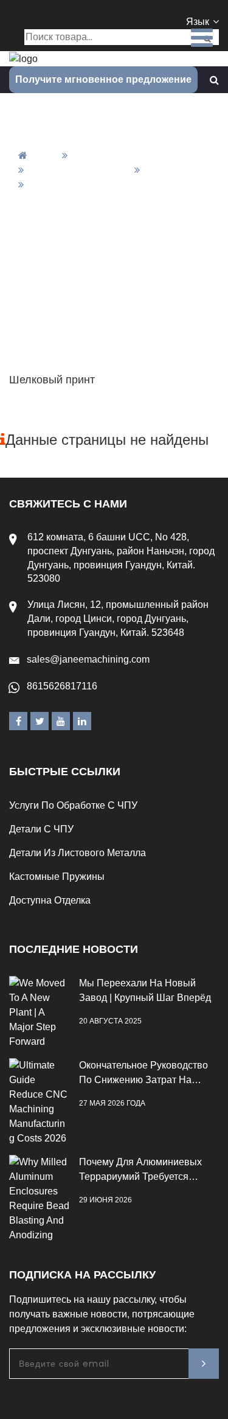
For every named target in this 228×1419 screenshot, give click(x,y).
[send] (203, 1363)
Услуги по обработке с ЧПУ (73, 805)
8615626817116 (62, 686)
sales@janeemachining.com (88, 659)
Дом (46, 155)
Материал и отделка (78, 170)
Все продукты (107, 155)
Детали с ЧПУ (41, 829)
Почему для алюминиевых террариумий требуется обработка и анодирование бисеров (143, 1170)
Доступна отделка (50, 900)
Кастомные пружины (57, 876)
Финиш (162, 170)
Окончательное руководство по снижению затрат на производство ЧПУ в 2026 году (143, 1073)
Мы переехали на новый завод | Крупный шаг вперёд (145, 990)
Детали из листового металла (77, 853)
